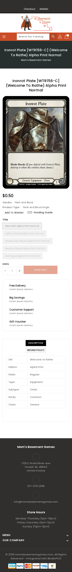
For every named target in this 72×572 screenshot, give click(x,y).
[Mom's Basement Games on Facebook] (20, 3)
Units (6, 264)
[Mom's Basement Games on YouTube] (51, 3)
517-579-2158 (35, 486)
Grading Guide (43, 212)
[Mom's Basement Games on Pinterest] (32, 3)
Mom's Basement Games (36, 60)
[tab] (36, 343)
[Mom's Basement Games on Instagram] (39, 3)
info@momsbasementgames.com (36, 501)
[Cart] (67, 36)
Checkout (29, 9)
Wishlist (44, 9)
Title (5, 219)
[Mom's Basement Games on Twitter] (26, 3)
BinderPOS (54, 558)
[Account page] (60, 36)
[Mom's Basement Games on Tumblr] (45, 3)
